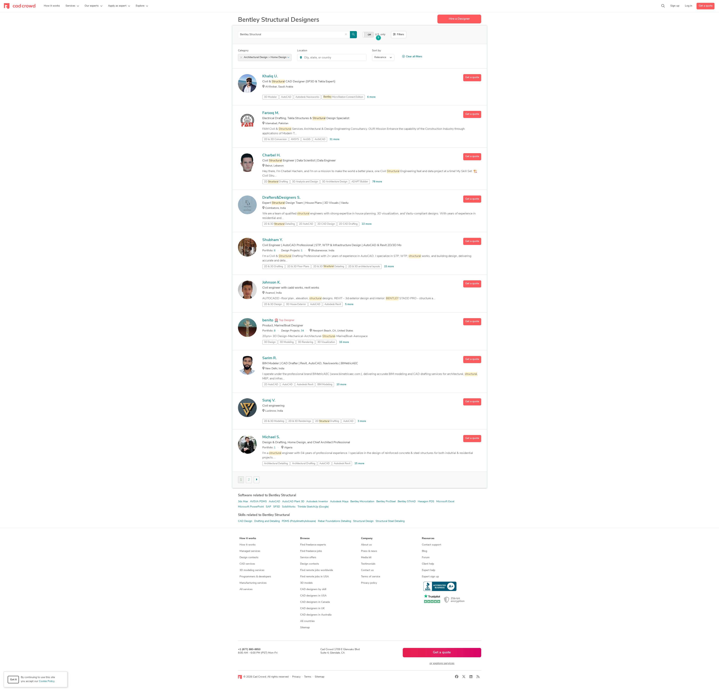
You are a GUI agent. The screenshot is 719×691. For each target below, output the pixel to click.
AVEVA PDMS (258, 501)
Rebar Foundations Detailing (334, 521)
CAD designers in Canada (315, 602)
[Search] (663, 6)
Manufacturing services (253, 583)
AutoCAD (286, 97)
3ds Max (243, 501)
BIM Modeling (324, 384)
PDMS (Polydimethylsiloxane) (299, 521)
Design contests (248, 557)
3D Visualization (326, 342)
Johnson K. (271, 282)
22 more (366, 224)
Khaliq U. (270, 76)
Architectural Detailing (276, 463)
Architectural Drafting (303, 463)
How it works (247, 544)
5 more (349, 304)
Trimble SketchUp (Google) (313, 506)
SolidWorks (288, 506)
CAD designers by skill (313, 589)
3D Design (270, 342)
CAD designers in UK (312, 608)
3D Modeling (287, 342)
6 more (371, 97)
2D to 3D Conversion (275, 139)
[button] (72, 6)
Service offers (308, 557)
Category (243, 50)
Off (369, 35)
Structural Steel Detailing (390, 521)
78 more (377, 181)
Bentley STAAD (407, 501)
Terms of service (370, 576)
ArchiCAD (320, 139)
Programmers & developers (255, 576)
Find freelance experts (313, 544)
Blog (424, 551)
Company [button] (366, 538)
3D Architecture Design (334, 182)
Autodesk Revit (332, 304)
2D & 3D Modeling (274, 421)
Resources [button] (428, 538)
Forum (426, 557)
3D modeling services (251, 570)
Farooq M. (270, 113)
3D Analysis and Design (305, 182)
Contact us (367, 570)
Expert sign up (430, 576)
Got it (13, 679)
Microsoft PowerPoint (251, 506)
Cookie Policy (46, 681)
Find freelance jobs (311, 551)
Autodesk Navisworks (307, 97)
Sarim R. (269, 358)
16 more (344, 342)
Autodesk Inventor (317, 501)
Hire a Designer (459, 18)
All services (246, 589)
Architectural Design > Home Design (265, 57)
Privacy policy (369, 583)
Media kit (366, 557)
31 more (334, 139)
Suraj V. (268, 400)
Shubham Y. (272, 240)
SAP (268, 506)
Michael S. (271, 437)
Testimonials (368, 564)
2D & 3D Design (273, 304)
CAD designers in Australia (315, 614)
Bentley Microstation (362, 501)
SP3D (276, 506)
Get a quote (705, 5)
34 (302, 330)
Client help (428, 564)
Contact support (431, 544)
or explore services (442, 663)
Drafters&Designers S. (281, 198)
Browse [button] (305, 538)
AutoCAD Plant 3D (293, 501)
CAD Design (245, 521)
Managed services (249, 551)
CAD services (247, 564)
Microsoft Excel (445, 501)
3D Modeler (270, 97)
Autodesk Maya (339, 501)
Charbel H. (271, 155)
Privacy (296, 676)
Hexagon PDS (426, 501)
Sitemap (305, 627)
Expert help (428, 570)
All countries (307, 621)
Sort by (376, 50)
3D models (306, 583)
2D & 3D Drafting (273, 266)
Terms (307, 676)
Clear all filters (414, 56)
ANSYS (295, 139)
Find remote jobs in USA (314, 576)
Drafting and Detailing (267, 521)
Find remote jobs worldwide (316, 570)
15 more (389, 266)
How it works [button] (247, 538)
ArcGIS (306, 139)
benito (267, 320)
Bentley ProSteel (386, 501)
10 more (341, 384)
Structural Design (363, 521)
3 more (362, 421)
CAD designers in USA (313, 595)
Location (302, 50)
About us (366, 544)
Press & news (369, 551)
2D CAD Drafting (348, 224)
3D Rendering (305, 342)
